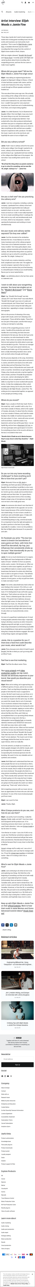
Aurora (3, 1192)
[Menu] (33, 2)
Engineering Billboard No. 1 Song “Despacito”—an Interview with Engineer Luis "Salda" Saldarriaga (17, 964)
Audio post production (7, 1229)
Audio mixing (5, 1226)
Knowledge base (6, 1141)
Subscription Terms (6, 1120)
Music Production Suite (8, 1201)
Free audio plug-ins (6, 1144)
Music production (6, 1239)
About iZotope (5, 1088)
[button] (2, 11)
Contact (3, 1091)
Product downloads (6, 1148)
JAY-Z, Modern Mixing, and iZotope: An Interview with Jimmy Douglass (17, 994)
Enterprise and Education (8, 1104)
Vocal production (6, 1245)
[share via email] (15, 925)
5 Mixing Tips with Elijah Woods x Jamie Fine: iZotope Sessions (17, 1024)
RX (2, 1175)
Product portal (5, 1151)
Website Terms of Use (16, 1283)
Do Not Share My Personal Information (12, 1110)
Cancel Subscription (7, 1123)
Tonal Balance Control (7, 1198)
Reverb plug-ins (5, 1208)
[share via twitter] (7, 925)
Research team (5, 1097)
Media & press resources (8, 1100)
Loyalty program (6, 1154)
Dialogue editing (6, 1236)
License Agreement (6, 1113)
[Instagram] (5, 1076)
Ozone (3, 1179)
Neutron (3, 1182)
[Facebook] (2, 1076)
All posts (8, 12)
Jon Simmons (4, 30)
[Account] (25, 2)
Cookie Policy (6, 1285)
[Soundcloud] (11, 1076)
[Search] (22, 2)
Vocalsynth (4, 1188)
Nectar (3, 1185)
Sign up (17, 1065)
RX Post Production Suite (8, 1204)
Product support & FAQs (8, 1164)
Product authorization (7, 1138)
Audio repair (4, 1232)
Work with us (5, 1094)
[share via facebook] (2, 925)
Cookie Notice (5, 1107)
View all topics (5, 1248)
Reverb (3, 1242)
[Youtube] (8, 1076)
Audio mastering (19, 12)
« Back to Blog (6, 930)
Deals (3, 1157)
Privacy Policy (24, 1283)
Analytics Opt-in (5, 1126)
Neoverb (3, 1195)
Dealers (3, 1161)
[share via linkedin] (11, 925)
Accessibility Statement (8, 1117)
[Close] (32, 1274)
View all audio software (8, 1211)
